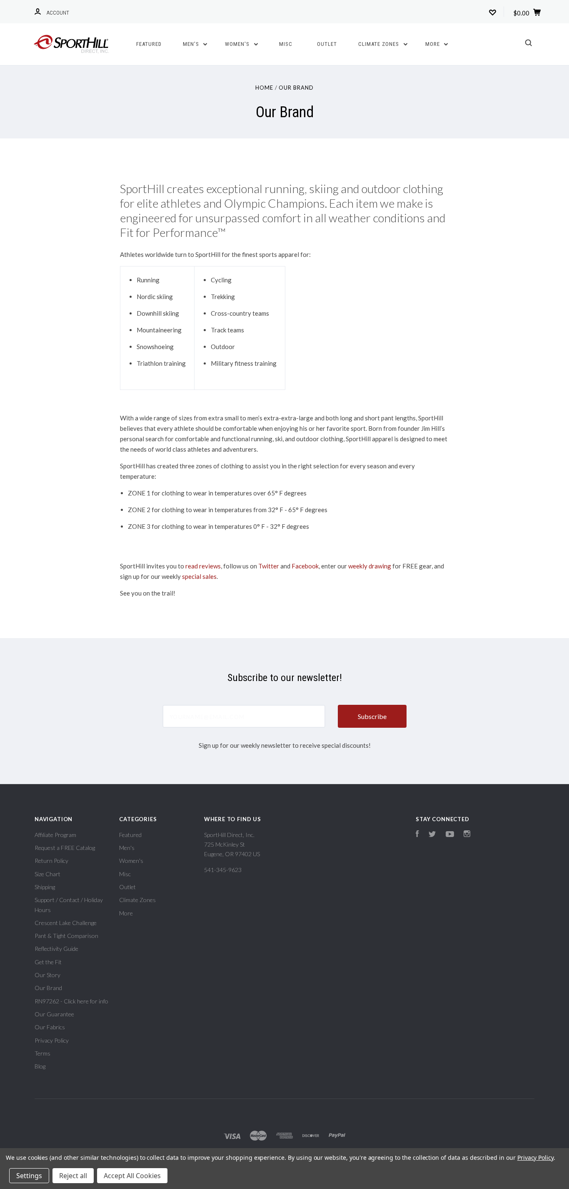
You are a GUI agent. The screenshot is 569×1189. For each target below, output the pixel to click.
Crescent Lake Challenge (66, 922)
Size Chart (47, 873)
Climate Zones (379, 44)
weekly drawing (369, 566)
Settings (29, 1175)
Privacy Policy (52, 1040)
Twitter (268, 566)
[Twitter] (432, 834)
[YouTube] (450, 834)
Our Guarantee (54, 1014)
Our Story (47, 974)
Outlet (327, 44)
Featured (149, 44)
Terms (42, 1053)
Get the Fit (48, 961)
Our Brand (48, 987)
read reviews (203, 566)
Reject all (73, 1175)
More (433, 44)
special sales (199, 576)
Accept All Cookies (132, 1175)
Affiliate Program (55, 834)
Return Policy (51, 860)
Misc (285, 44)
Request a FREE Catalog (65, 847)
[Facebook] (417, 834)
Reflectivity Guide (56, 948)
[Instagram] (467, 834)
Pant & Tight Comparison (66, 935)
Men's (192, 44)
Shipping (45, 886)
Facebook (305, 566)
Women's (238, 44)
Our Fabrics (50, 1027)
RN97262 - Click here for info (71, 1001)
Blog (40, 1066)
